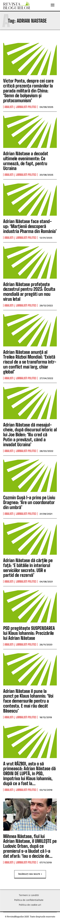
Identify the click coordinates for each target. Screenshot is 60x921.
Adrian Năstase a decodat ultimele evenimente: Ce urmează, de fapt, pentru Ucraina (25, 161)
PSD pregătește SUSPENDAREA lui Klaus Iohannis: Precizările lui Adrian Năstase (29, 633)
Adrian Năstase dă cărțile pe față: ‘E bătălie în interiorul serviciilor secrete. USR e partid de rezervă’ (28, 568)
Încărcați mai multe (29, 874)
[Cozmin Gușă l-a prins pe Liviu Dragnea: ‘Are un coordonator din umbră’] (30, 476)
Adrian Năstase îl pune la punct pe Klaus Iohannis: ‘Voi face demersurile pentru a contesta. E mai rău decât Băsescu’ (28, 701)
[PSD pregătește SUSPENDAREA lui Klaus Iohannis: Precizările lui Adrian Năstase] (30, 606)
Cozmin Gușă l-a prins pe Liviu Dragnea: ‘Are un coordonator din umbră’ (29, 502)
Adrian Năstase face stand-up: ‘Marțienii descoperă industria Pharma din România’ (30, 226)
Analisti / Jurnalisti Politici (20, 106)
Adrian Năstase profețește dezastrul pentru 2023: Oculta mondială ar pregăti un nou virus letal (29, 292)
